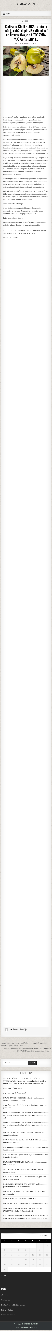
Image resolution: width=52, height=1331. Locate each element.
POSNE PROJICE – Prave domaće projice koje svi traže (25, 1204)
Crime (26, 21)
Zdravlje (20, 43)
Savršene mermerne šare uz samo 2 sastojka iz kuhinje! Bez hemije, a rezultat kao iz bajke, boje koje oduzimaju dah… (25, 1115)
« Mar (3, 1276)
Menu (8, 13)
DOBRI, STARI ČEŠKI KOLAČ (14, 1093)
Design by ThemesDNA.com (26, 1327)
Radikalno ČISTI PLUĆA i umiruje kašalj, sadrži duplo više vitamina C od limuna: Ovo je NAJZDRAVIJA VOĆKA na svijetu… (26, 33)
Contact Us (5, 1300)
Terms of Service (8, 1315)
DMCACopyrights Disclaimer (13, 1305)
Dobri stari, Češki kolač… (13, 1088)
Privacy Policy (7, 1310)
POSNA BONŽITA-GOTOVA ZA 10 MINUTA (20, 1199)
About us (4, 1295)
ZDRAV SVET (26, 4)
